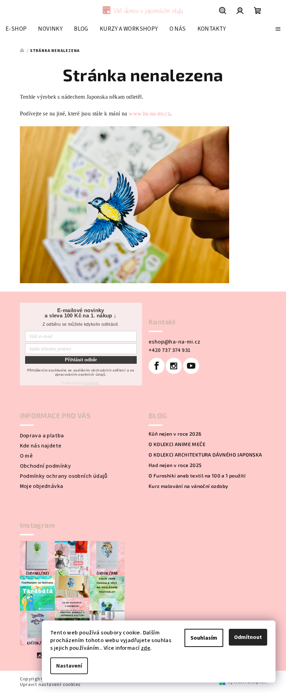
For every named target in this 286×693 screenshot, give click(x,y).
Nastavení (69, 666)
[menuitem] (16, 29)
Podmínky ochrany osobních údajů (64, 476)
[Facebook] (157, 366)
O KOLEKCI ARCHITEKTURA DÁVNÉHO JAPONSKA (205, 454)
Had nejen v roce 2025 (175, 465)
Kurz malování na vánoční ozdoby (188, 486)
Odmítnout (248, 637)
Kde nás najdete (41, 446)
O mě (26, 456)
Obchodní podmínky (45, 466)
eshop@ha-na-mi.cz (175, 342)
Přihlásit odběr (81, 359)
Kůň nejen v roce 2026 (175, 433)
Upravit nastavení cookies (50, 684)
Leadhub (91, 383)
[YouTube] (191, 366)
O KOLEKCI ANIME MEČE (177, 444)
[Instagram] (174, 366)
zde (145, 648)
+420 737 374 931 (169, 350)
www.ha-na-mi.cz (149, 113)
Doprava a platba (42, 435)
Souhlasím (203, 638)
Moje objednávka (41, 486)
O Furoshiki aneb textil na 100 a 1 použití (197, 475)
